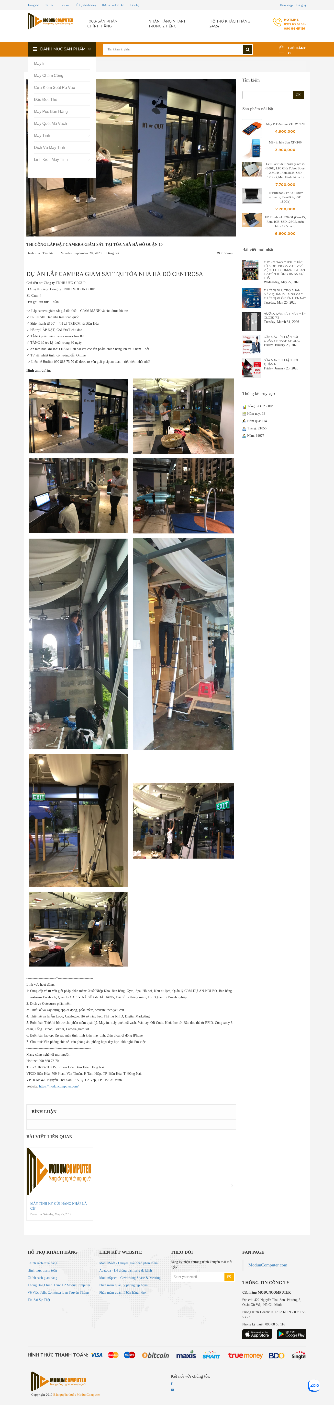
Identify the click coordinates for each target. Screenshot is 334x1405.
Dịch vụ (64, 5)
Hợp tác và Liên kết (113, 5)
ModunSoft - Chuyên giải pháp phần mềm (128, 1263)
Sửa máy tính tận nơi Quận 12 (281, 362)
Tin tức (49, 5)
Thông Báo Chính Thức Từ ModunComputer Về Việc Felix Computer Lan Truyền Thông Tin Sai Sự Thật (284, 270)
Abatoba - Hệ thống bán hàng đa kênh (125, 1270)
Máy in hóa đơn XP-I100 (285, 142)
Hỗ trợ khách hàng (85, 5)
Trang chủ (33, 5)
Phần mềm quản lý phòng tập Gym (123, 1285)
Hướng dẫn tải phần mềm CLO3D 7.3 (285, 315)
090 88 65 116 (294, 28)
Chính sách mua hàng (42, 1263)
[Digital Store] (51, 21)
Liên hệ (134, 5)
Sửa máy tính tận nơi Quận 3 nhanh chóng (282, 338)
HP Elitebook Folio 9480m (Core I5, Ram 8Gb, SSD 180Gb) (285, 197)
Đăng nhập (286, 5)
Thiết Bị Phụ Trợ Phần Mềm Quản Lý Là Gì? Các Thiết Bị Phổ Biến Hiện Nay (285, 294)
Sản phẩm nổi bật (257, 108)
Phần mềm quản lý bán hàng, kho (122, 1292)
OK (298, 95)
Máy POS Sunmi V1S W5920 (285, 124)
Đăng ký (301, 5)
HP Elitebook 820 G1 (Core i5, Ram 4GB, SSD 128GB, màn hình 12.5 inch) (285, 221)
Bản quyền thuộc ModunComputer (76, 1394)
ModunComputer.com (267, 1265)
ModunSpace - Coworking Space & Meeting (130, 1278)
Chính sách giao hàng (42, 1278)
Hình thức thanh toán (42, 1270)
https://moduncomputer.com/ (59, 1086)
